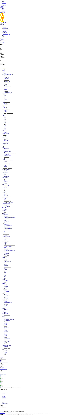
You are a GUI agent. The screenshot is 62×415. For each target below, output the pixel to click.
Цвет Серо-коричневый (6, 341)
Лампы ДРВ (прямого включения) (8, 225)
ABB (3, 147)
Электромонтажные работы (5, 398)
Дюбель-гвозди (5, 194)
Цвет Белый (5, 337)
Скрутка (5, 191)
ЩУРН (5, 306)
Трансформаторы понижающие (6, 169)
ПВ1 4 (5, 117)
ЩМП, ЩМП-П (6, 304)
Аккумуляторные (6, 280)
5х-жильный (5, 108)
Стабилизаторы (4, 210)
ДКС (4, 98)
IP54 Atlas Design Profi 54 (7, 348)
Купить (1, 360)
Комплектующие (6, 104)
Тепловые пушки (6, 266)
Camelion (5, 275)
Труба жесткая (5, 103)
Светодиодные (5, 235)
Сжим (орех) (5, 187)
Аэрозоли (5, 73)
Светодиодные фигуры (6, 221)
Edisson (5, 273)
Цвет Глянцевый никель (6, 338)
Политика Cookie (31, 414)
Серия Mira (5, 330)
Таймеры (5, 158)
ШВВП (3, 137)
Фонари (4, 279)
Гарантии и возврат (4, 3)
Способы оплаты (3, 1)
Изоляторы (5, 205)
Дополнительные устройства (7, 151)
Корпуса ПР (5, 294)
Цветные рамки (6, 343)
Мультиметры (5, 85)
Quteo (4, 328)
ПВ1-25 (5, 119)
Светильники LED (6, 249)
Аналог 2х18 (5, 242)
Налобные (5, 282)
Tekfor (4, 180)
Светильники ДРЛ (6, 256)
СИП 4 (5, 136)
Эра (4, 69)
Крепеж (4, 192)
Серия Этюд (5, 335)
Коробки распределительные (6, 141)
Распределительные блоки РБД (7, 155)
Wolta (4, 231)
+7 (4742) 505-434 (2, 6)
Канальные (5, 268)
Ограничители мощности (7, 163)
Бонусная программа (4, 2)
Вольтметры (5, 84)
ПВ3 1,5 (5, 124)
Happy (5, 353)
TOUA (3, 184)
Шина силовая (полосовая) (7, 206)
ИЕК (4, 173)
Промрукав (5, 183)
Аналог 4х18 (5, 243)
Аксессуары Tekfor (6, 286)
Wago (4, 189)
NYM (3, 106)
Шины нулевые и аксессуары (6, 204)
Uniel (4, 258)
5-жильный (5, 112)
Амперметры (5, 83)
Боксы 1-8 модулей (5, 300)
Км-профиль (5, 99)
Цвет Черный (5, 342)
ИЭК (4, 96)
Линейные (5, 244)
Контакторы (5, 161)
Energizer (5, 276)
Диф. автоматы (5, 160)
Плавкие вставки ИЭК (6, 154)
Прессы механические (6, 78)
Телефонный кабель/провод (6, 133)
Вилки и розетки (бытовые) (7, 315)
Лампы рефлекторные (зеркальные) (8, 228)
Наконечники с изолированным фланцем (8, 202)
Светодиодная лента (5, 251)
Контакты (3, 9)
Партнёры (3, 392)
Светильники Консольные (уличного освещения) (9, 245)
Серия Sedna (5, 334)
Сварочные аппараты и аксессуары (7, 93)
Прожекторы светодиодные (6, 229)
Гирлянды (5, 220)
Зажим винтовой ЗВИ (6, 185)
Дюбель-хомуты (6, 181)
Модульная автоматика (6, 148)
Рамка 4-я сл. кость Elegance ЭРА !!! (4, 365)
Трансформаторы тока (5, 172)
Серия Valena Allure (6, 327)
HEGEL (5, 144)
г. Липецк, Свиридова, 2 (3, 5)
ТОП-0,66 (5, 174)
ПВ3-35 (5, 128)
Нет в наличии (2, 367)
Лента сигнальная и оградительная (7, 196)
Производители (3, 374)
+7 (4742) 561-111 (2, 24)
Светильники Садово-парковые (6, 236)
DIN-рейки (5, 301)
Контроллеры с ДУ (6, 254)
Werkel (3, 336)
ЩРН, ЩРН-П (5, 305)
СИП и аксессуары (5, 135)
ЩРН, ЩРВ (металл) (6, 291)
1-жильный (5, 110)
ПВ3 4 (5, 125)
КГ (4, 114)
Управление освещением (5, 257)
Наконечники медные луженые (7, 201)
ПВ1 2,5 (5, 116)
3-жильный (5, 111)
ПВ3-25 (5, 127)
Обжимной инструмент (6, 77)
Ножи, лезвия (5, 75)
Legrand (5, 95)
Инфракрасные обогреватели (7, 267)
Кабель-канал (4, 94)
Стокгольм (5, 352)
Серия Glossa (5, 332)
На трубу (5, 239)
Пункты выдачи (3, 11)
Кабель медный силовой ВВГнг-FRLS (8, 113)
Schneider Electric (5, 165)
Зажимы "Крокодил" (6, 80)
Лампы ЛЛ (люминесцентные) (7, 226)
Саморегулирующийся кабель (7, 261)
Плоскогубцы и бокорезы (7, 82)
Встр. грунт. (5, 237)
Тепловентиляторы (6, 265)
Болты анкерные (6, 193)
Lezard (3, 329)
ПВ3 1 (5, 123)
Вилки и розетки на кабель (7, 318)
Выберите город (4, 22)
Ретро (4, 339)
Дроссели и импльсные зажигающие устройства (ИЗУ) (10, 217)
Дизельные (5, 209)
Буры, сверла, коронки (6, 90)
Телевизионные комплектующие (6, 203)
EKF (3, 307)
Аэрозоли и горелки (5, 72)
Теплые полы (4, 259)
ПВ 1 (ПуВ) (4, 115)
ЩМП (4, 290)
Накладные (5, 287)
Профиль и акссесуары (6, 253)
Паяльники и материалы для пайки (8, 92)
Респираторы (5, 89)
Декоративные (5, 281)
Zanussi (5, 272)
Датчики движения (6, 216)
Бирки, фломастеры (6, 140)
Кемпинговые (5, 238)
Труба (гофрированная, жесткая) (6, 102)
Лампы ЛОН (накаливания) (7, 227)
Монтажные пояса (6, 87)
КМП (4, 303)
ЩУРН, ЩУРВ (5, 292)
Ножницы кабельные (6, 76)
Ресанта (5, 212)
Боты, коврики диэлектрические (7, 86)
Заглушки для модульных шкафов (8, 302)
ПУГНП (4, 134)
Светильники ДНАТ (6, 255)
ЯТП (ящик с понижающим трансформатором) (9, 171)
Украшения (5, 222)
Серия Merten (5, 333)
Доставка (3, 8)
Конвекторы (5, 264)
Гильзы (5, 199)
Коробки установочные (5, 143)
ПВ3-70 (5, 129)
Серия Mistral (5, 284)
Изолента (5, 198)
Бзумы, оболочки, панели (5, 299)
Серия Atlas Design (6, 331)
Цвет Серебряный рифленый (7, 340)
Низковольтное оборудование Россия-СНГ (7, 168)
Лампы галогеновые (6, 224)
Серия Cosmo (5, 324)
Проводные (4, 70)
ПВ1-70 (5, 121)
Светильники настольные (6, 234)
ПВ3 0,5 (5, 122)
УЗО (4, 162)
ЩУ (4, 296)
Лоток (3, 97)
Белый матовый (6, 344)
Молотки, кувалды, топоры (7, 81)
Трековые (5, 247)
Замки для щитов (6, 298)
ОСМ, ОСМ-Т (5, 170)
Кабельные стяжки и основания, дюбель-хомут (8, 178)
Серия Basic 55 (5, 323)
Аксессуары (5, 260)
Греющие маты (5, 262)
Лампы (3, 223)
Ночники (4, 233)
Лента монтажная (6, 195)
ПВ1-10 (5, 118)
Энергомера (5, 310)
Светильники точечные (5, 248)
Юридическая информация (4, 403)
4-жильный (5, 132)
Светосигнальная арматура (7, 157)
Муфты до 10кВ (6, 138)
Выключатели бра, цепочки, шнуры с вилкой (9, 319)
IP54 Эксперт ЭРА (6, 346)
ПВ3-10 (5, 126)
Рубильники (5, 149)
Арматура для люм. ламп (7, 215)
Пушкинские (5, 240)
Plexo (4, 347)
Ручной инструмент (5, 79)
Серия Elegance (5, 350)
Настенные (5, 269)
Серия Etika (5, 326)
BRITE (5, 354)
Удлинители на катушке (6, 322)
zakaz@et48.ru (1, 23)
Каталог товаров (3, 396)
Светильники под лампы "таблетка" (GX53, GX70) (9, 250)
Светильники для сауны (5, 214)
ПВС (3, 130)
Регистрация (3, 401)
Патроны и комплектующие (7, 218)
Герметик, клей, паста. (5, 177)
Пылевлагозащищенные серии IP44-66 (7, 345)
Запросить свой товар (4, 397)
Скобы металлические (6, 101)
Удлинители (5, 321)
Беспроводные (4, 68)
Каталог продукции (2, 65)
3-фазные (4, 311)
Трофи (5, 278)
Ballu (4, 271)
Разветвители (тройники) (7, 320)
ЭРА (4, 182)
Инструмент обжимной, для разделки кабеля (8, 74)
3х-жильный (5, 107)
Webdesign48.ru (9, 412)
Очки (4, 88)
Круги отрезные (6, 91)
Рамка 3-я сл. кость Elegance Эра (3, 369)
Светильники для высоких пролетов (8, 246)
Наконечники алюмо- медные (7, 200)
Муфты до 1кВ (5, 139)
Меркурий (5, 312)
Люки (3, 146)
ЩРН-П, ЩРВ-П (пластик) (7, 295)
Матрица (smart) (6, 309)
